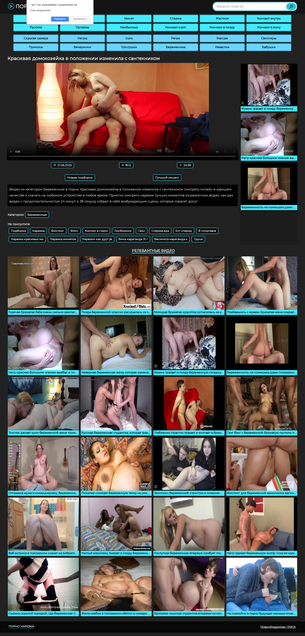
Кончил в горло (96, 231)
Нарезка (38, 231)
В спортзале (207, 231)
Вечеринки (82, 47)
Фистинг (57, 231)
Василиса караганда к (170, 239)
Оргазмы (82, 27)
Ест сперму (183, 231)
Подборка (18, 231)
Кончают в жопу (269, 27)
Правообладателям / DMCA (278, 627)
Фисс (74, 231)
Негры (82, 38)
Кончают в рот (175, 27)
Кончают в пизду (222, 27)
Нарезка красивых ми (27, 239)
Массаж (222, 38)
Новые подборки (80, 177)
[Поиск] (291, 6)
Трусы (198, 239)
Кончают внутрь (269, 18)
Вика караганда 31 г (133, 239)
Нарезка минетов (63, 239)
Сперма (175, 18)
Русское (36, 27)
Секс (141, 231)
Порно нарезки (21, 626)
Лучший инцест (167, 177)
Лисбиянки (123, 231)
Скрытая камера (36, 38)
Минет (129, 18)
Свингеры (268, 38)
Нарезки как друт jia (97, 239)
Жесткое (222, 18)
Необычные (129, 27)
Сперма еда (160, 231)
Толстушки (129, 47)
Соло (129, 38)
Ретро (175, 38)
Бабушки (269, 47)
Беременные (176, 47)
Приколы (36, 47)
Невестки (222, 47)
